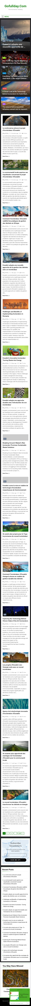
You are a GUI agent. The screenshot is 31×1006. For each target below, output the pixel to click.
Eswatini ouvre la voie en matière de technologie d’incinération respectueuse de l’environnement (15, 488)
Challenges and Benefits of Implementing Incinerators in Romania (13, 314)
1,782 (19, 833)
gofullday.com (15, 6)
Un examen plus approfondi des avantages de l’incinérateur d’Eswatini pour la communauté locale (15, 957)
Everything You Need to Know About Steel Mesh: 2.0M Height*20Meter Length (15, 78)
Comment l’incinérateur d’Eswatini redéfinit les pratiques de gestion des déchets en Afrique (15, 221)
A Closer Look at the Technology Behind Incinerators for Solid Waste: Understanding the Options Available (15, 94)
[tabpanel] (15, 982)
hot (4, 58)
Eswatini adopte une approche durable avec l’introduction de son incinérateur (15, 402)
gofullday (6, 133)
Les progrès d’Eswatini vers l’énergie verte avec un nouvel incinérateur (13, 667)
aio (4, 41)
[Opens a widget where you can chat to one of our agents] (19, 996)
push (4, 73)
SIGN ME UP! (15, 860)
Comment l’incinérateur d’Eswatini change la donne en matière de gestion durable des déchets (15, 576)
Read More (5, 156)
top (4, 104)
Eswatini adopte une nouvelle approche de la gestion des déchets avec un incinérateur (15, 267)
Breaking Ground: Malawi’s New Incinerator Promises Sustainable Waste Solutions (14, 445)
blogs (4, 88)
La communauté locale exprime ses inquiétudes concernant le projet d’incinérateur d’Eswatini (15, 174)
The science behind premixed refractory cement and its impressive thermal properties (15, 109)
